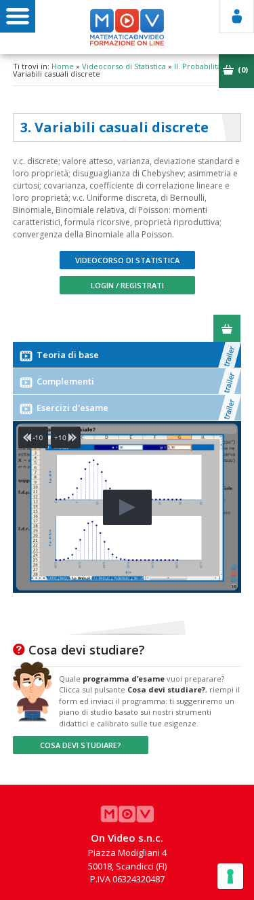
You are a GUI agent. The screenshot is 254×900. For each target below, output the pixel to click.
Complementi (64, 381)
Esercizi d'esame (71, 408)
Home (62, 66)
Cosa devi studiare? (80, 745)
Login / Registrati (127, 285)
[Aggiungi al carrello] (226, 328)
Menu (17, 16)
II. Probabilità (197, 66)
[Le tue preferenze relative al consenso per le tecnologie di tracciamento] (230, 876)
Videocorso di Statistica (124, 66)
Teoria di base (67, 355)
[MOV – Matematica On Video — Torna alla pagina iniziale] (127, 27)
